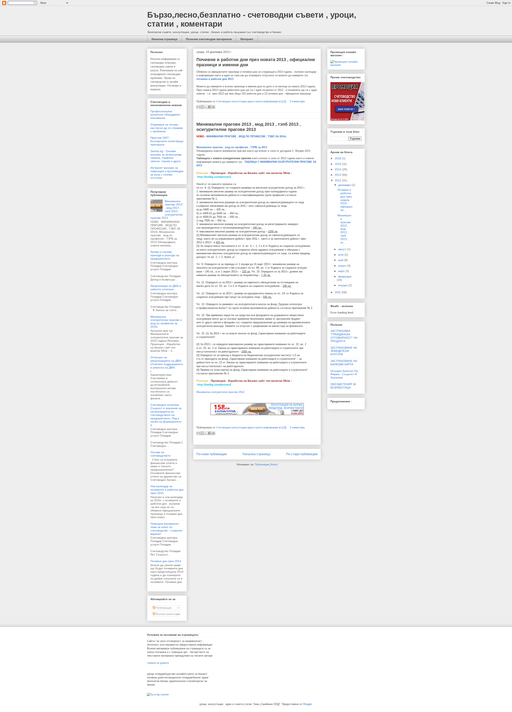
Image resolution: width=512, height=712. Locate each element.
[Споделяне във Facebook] (210, 107)
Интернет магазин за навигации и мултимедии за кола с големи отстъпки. (166, 172)
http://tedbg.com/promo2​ (214, 176)
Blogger (307, 704)
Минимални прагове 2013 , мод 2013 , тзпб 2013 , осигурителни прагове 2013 (248, 127)
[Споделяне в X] (206, 107)
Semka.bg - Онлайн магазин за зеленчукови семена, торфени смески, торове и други (166, 156)
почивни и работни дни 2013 (214, 78)
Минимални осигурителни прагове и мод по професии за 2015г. (166, 321)
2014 (338, 169)
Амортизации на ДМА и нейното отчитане (165, 287)
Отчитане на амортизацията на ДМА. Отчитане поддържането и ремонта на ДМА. (166, 362)
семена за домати (158, 662)
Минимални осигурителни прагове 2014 (220, 392)
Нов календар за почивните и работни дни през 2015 (167, 490)
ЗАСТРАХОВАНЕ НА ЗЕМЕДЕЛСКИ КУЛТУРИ (343, 351)
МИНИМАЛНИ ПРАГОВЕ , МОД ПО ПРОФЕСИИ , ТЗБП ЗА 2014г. (246, 136)
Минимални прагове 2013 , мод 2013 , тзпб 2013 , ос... (344, 229)
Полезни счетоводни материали (209, 39)
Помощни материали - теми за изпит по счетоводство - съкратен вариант (166, 528)
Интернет (246, 39)
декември (345, 185)
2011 (338, 292)
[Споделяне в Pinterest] (213, 107)
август (342, 249)
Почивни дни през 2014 (165, 561)
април (342, 265)
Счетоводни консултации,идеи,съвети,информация (247, 101)
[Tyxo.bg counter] (158, 694)
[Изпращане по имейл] (198, 107)
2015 (338, 164)
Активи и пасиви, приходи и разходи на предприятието (164, 255)
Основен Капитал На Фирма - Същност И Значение (344, 374)
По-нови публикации (211, 454)
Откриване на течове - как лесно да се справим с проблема (166, 128)
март (341, 271)
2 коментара (297, 427)
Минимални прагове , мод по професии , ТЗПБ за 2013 (231, 147)
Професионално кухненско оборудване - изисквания (166, 115)
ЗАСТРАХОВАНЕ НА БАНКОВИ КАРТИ (343, 362)
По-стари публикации (302, 454)
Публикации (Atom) (266, 464)
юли (341, 254)
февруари (344, 276)
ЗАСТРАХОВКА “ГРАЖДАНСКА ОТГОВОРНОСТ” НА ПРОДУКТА (343, 335)
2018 (338, 158)
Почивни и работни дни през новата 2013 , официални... (344, 200)
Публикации (163, 607)
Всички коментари (167, 614)
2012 (338, 180)
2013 (338, 174)
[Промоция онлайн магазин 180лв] (346, 64)
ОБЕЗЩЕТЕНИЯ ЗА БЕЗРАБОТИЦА (343, 386)
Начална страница (164, 39)
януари (343, 285)
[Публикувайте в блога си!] (202, 107)
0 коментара (297, 101)
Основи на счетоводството (160, 454)
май (341, 260)
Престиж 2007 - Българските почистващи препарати (166, 141)
